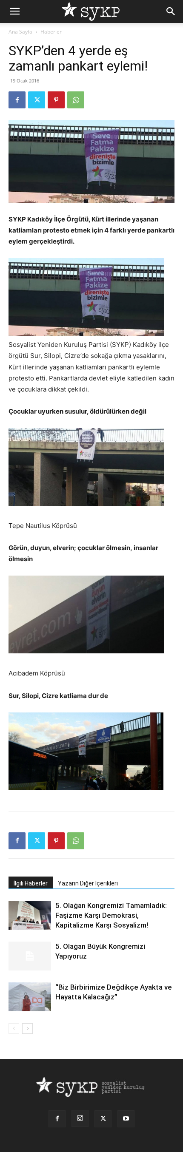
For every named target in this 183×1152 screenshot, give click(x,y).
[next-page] (27, 1028)
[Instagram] (80, 1118)
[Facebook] (17, 99)
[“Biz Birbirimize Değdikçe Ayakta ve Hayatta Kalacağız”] (30, 997)
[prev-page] (14, 1028)
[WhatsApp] (75, 99)
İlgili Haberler (31, 883)
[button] (14, 11)
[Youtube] (125, 1118)
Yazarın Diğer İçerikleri (88, 883)
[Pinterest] (56, 99)
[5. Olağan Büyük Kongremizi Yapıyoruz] (30, 956)
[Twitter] (36, 99)
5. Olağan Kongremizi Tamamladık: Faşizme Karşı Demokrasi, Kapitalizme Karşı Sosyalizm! (111, 915)
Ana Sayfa (20, 31)
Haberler (51, 31)
